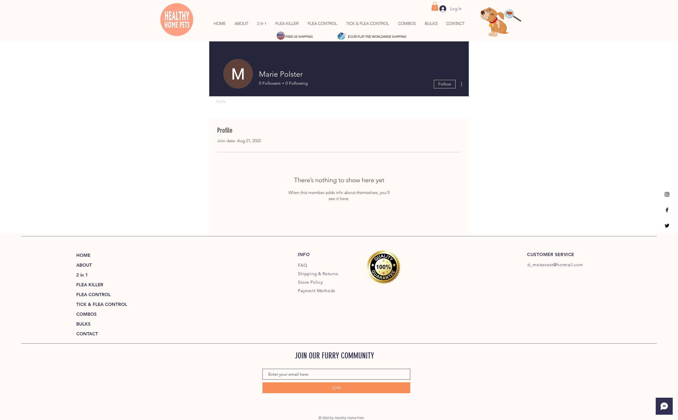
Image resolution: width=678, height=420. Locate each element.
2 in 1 (82, 275)
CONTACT (87, 333)
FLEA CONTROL (93, 294)
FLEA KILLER (89, 284)
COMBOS (86, 314)
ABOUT (84, 265)
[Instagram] (667, 194)
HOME (83, 255)
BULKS (83, 324)
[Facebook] (667, 210)
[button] (435, 6)
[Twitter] (667, 226)
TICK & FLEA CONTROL (101, 304)
